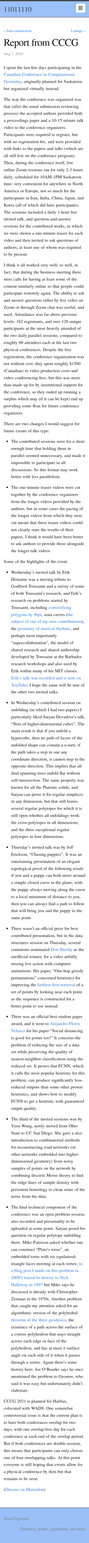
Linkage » (78, 30)
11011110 (17, 9)
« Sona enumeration (18, 30)
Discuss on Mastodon (24, 1489)
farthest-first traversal (56, 984)
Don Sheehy (61, 949)
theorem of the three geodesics (38, 1320)
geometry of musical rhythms (44, 628)
